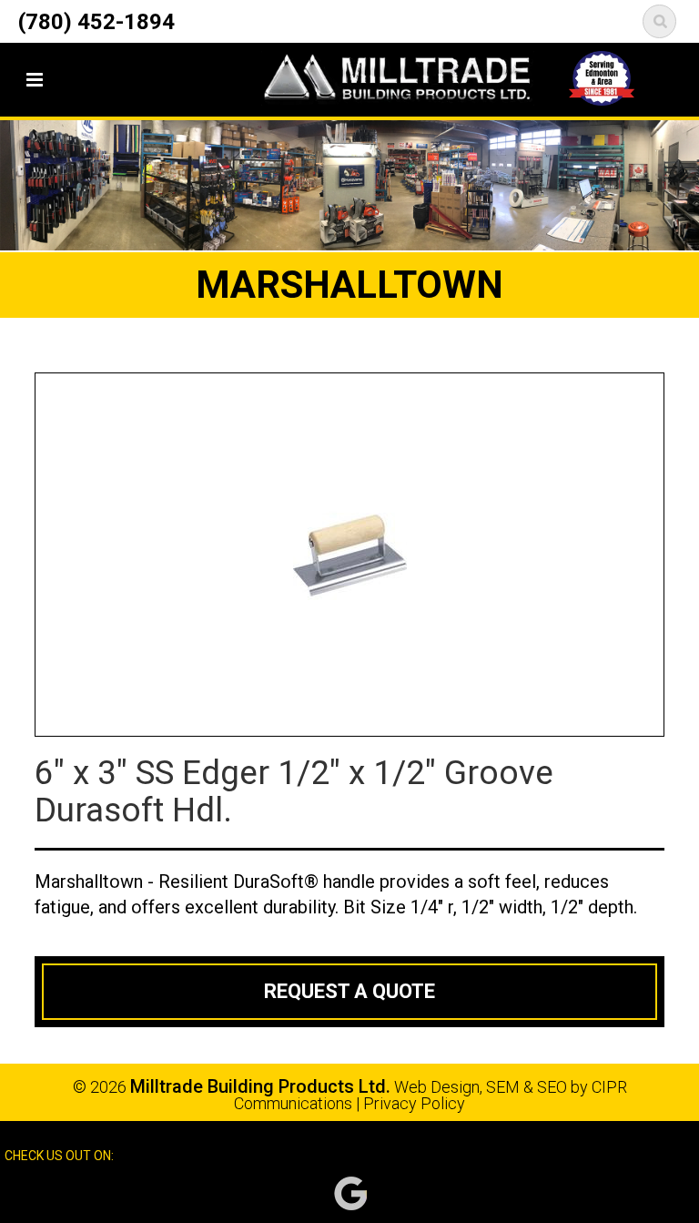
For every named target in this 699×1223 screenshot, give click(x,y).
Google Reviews (350, 1193)
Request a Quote (349, 991)
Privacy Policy (414, 1103)
